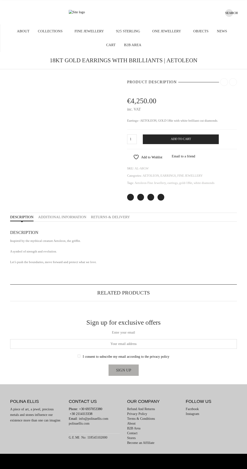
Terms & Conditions (141, 418)
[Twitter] (130, 197)
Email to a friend (183, 156)
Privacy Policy (137, 414)
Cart (111, 45)
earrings (172, 183)
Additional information (62, 217)
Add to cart (181, 139)
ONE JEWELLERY (166, 31)
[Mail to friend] (161, 197)
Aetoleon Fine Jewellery (150, 183)
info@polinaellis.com (93, 418)
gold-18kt (185, 183)
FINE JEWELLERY (89, 31)
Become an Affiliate (140, 443)
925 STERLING (128, 31)
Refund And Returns (141, 409)
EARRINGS (168, 175)
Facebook (192, 409)
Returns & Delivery (110, 217)
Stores (131, 438)
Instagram (192, 414)
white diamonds (204, 183)
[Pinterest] (150, 197)
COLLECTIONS (50, 31)
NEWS (222, 31)
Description (22, 217)
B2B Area (132, 45)
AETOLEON (151, 175)
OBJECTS (200, 31)
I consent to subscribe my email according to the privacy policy (126, 356)
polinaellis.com (79, 423)
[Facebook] (140, 197)
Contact (132, 433)
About (23, 31)
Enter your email (123, 332)
